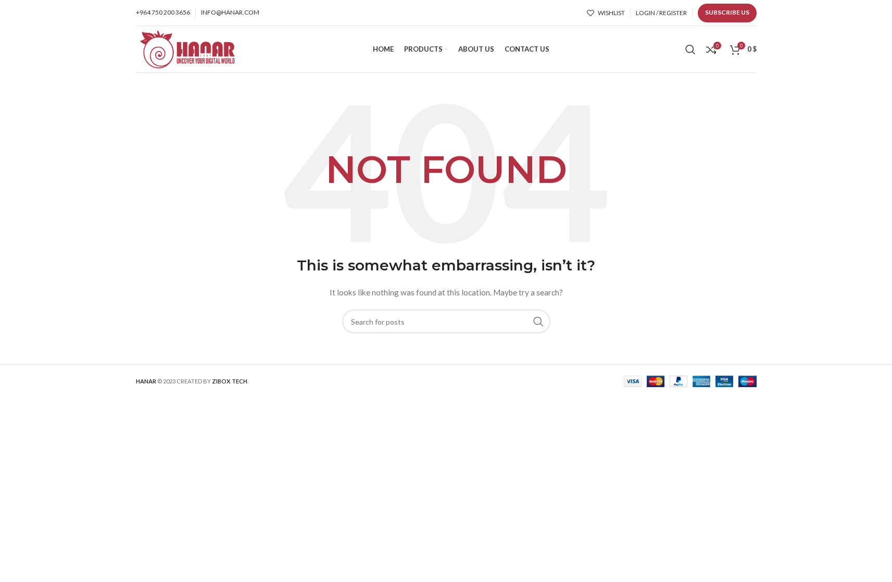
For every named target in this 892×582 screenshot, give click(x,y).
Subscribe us (727, 12)
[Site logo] (186, 48)
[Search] (690, 49)
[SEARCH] (538, 321)
